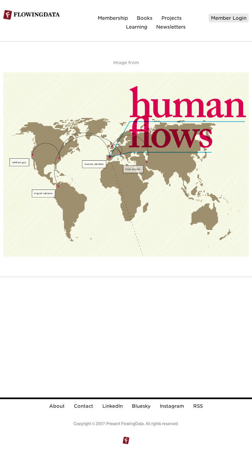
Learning (136, 27)
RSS (198, 406)
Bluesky (141, 406)
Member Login (228, 18)
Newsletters (171, 27)
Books (145, 18)
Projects (171, 18)
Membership (113, 18)
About (57, 406)
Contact (83, 406)
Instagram (172, 406)
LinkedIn (112, 406)
